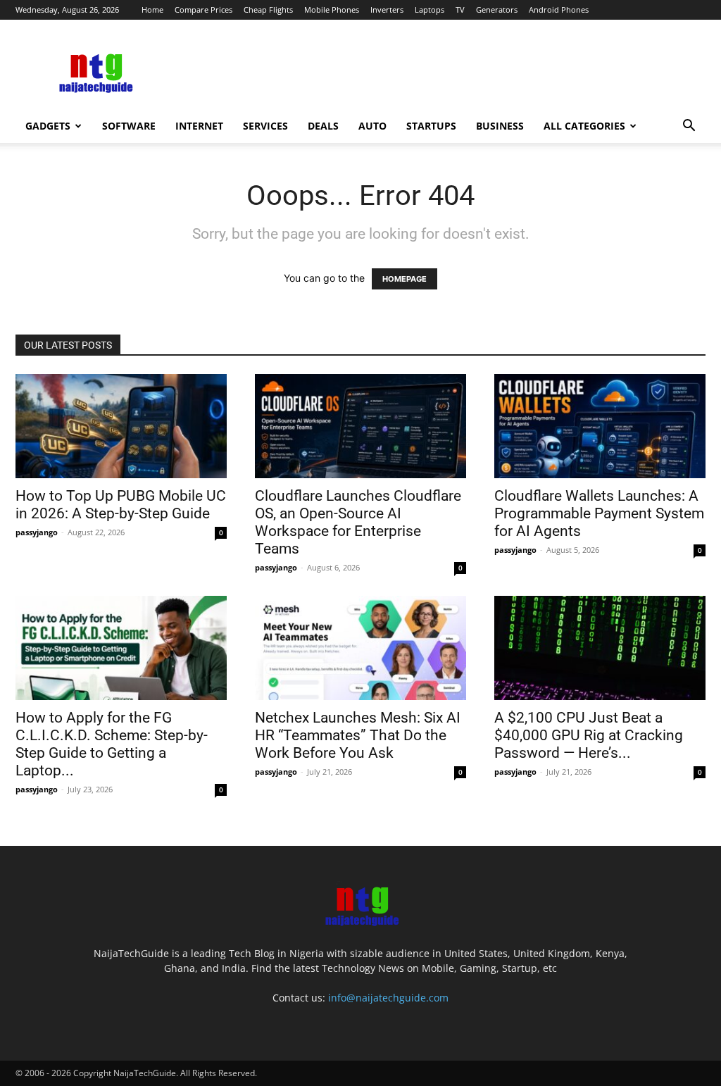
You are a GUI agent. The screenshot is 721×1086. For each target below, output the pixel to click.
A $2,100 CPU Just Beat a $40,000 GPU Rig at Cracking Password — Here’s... (588, 735)
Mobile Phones (331, 9)
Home (152, 9)
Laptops (429, 9)
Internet (199, 125)
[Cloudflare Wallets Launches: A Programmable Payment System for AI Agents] (600, 426)
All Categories (584, 125)
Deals (323, 125)
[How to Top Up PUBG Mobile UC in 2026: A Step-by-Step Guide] (121, 426)
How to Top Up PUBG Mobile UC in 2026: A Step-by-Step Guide (120, 504)
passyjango (36, 532)
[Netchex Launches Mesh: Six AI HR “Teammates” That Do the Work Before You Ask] (360, 648)
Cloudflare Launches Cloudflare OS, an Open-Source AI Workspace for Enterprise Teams (358, 522)
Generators (497, 9)
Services (265, 125)
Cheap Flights (268, 9)
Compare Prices (203, 9)
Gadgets (47, 125)
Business (500, 125)
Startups (431, 125)
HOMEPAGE (404, 279)
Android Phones (559, 9)
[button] (689, 127)
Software (129, 125)
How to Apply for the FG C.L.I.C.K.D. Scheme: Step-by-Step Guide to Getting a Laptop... (111, 744)
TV (460, 9)
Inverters (386, 9)
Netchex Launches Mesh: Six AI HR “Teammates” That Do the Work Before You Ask (357, 735)
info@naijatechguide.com (388, 997)
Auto (372, 125)
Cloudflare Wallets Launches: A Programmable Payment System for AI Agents (599, 513)
